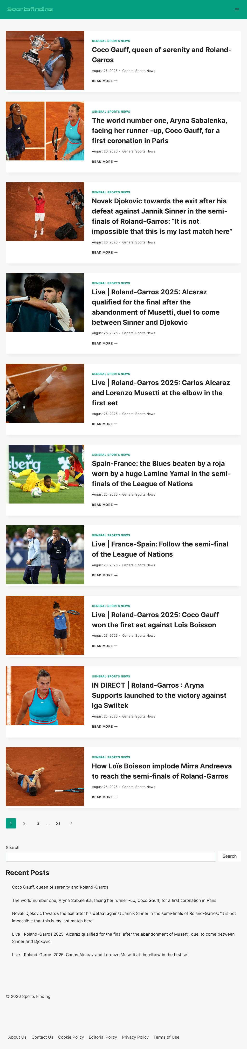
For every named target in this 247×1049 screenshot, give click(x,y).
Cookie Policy (71, 1037)
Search (12, 847)
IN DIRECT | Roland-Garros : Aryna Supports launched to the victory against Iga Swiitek (159, 695)
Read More (105, 81)
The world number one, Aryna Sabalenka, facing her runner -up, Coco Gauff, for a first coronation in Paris (159, 130)
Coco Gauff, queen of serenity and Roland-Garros (60, 887)
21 (58, 823)
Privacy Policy (135, 1037)
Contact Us (42, 1037)
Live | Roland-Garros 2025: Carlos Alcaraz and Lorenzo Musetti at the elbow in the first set (161, 393)
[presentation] (45, 60)
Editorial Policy (103, 1037)
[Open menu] (236, 9)
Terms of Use (166, 1037)
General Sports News (111, 41)
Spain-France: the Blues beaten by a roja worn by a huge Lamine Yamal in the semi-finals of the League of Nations (161, 473)
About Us (17, 1037)
